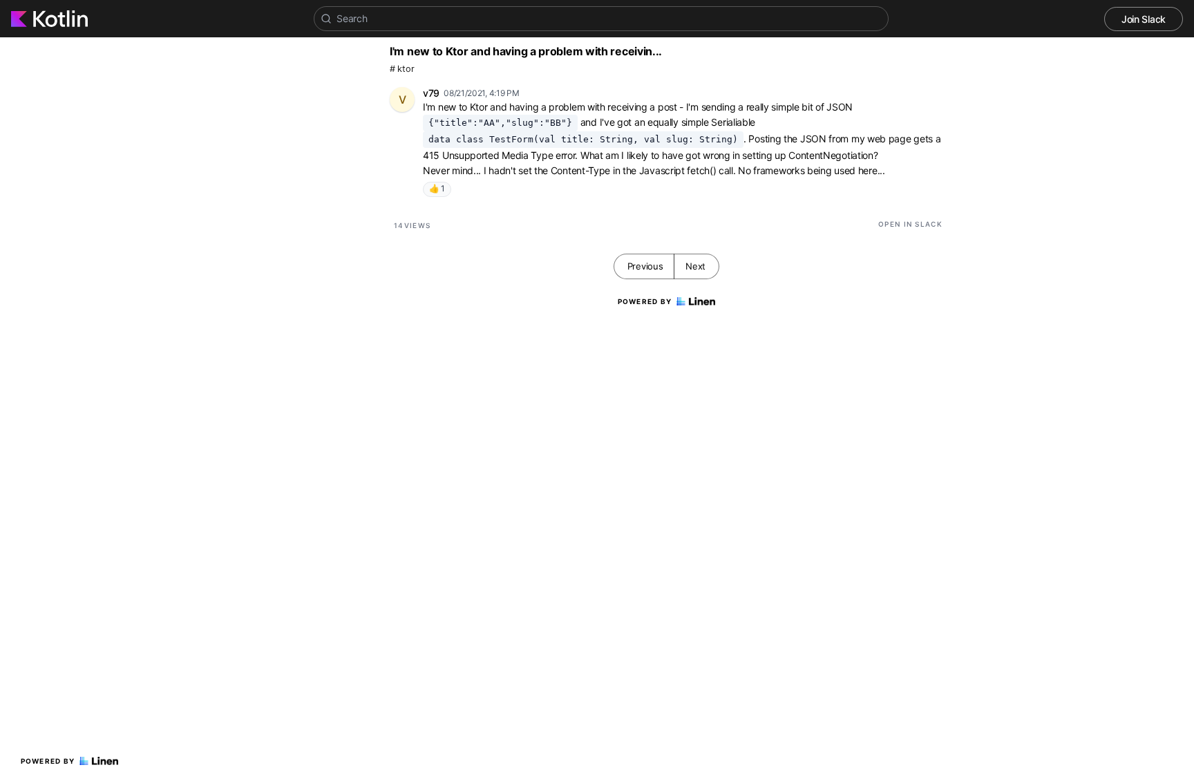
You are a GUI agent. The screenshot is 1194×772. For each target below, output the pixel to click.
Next (695, 266)
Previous (645, 266)
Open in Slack (910, 224)
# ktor (402, 69)
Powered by (48, 761)
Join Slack (1143, 19)
